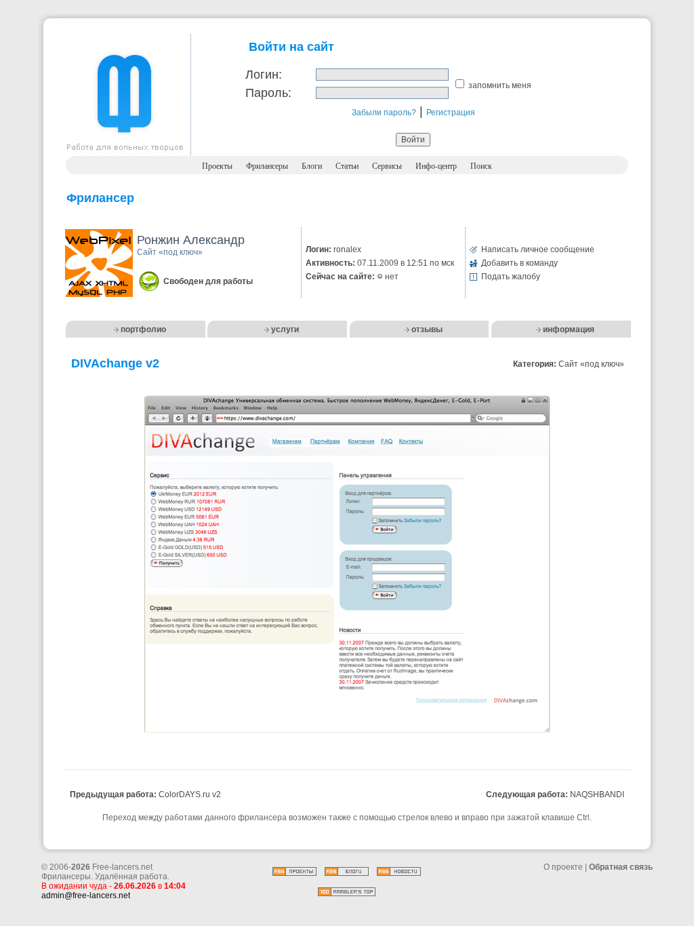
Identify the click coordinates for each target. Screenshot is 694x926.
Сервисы (387, 166)
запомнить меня (499, 85)
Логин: (263, 74)
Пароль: (268, 93)
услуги (285, 329)
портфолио (143, 329)
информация (568, 329)
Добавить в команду (519, 263)
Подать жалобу (510, 276)
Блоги (312, 166)
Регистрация (450, 112)
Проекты (217, 166)
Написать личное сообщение (537, 249)
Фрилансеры (267, 166)
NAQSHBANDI (597, 794)
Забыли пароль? (384, 112)
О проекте (563, 867)
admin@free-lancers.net (85, 895)
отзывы (427, 329)
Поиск (481, 166)
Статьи (347, 166)
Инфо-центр (436, 166)
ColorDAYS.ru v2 (190, 794)
